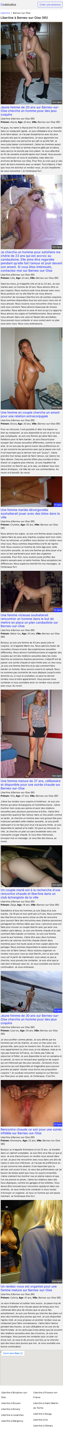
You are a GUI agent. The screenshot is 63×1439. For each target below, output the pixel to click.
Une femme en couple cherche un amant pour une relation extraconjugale (30, 414)
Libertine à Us (40, 1419)
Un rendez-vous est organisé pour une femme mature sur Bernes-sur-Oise (29, 1288)
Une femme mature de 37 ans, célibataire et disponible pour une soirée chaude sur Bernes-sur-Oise (31, 784)
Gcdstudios (8, 4)
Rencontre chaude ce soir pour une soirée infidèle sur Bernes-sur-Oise (31, 1131)
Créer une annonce (50, 4)
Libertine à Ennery (10, 1409)
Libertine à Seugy (42, 1413)
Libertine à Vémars (43, 1425)
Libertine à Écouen (11, 1403)
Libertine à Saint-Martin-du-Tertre (46, 1405)
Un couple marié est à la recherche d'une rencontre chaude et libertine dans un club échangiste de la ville (30, 893)
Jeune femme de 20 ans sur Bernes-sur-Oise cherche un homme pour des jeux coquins (30, 110)
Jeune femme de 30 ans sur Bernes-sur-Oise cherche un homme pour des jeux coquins (30, 1019)
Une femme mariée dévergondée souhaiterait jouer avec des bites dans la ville (30, 513)
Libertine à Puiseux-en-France (45, 1395)
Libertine (5, 13)
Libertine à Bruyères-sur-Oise (14, 1395)
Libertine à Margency (12, 1420)
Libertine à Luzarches (12, 1415)
